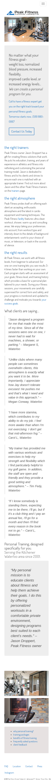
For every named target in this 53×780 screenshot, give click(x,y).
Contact (29, 766)
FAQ (6, 766)
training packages (21, 734)
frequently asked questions (25, 741)
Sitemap (38, 779)
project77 (32, 779)
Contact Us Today (21, 131)
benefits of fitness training (25, 738)
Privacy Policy (44, 779)
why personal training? (23, 731)
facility (21, 218)
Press (39, 766)
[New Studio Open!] (26, 683)
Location (17, 766)
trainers (15, 190)
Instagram (9, 772)
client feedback (20, 744)
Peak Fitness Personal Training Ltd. (17, 779)
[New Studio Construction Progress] (26, 710)
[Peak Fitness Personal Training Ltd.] (22, 10)
